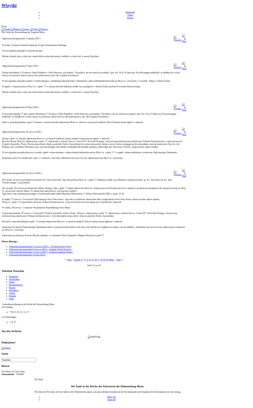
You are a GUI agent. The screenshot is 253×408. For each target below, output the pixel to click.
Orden (130, 15)
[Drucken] (177, 40)
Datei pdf (111, 399)
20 (107, 260)
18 (101, 260)
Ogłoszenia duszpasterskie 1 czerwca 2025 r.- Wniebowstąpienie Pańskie (41, 252)
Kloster (130, 17)
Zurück (77, 260)
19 (104, 260)
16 (96, 260)
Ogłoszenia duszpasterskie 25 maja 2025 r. (27, 255)
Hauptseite (130, 12)
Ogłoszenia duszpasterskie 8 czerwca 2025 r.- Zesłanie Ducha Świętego (40, 249)
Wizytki (9, 5)
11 (82, 260)
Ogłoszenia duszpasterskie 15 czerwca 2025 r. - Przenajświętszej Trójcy (40, 246)
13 (87, 260)
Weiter (111, 260)
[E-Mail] (184, 41)
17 (98, 260)
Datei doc (111, 397)
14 (90, 260)
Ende (118, 260)
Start (69, 260)
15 (93, 260)
